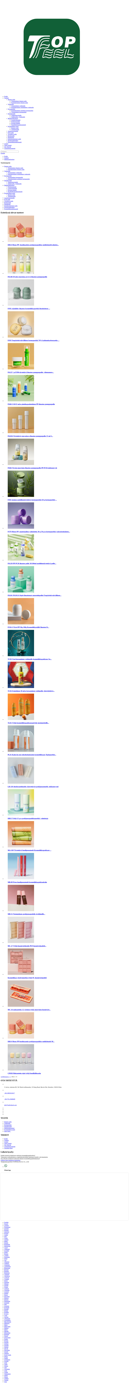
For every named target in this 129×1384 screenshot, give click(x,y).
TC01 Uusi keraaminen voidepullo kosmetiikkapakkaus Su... (30, 659)
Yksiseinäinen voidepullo (18, 106)
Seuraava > (7, 1076)
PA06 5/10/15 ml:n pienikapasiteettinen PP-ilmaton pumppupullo (31, 404)
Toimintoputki (15, 129)
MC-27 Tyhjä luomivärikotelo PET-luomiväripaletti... (27, 946)
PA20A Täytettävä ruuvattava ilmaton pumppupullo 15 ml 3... (30, 436)
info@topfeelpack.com (10, 1105)
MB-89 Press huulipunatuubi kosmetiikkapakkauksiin (27, 882)
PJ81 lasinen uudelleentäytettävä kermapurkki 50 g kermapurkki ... (32, 500)
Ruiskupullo (11, 136)
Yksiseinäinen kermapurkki (18, 112)
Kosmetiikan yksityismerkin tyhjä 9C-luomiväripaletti (27, 978)
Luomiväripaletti (15, 120)
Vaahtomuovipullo (16, 115)
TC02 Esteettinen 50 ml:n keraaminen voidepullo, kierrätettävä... (31, 691)
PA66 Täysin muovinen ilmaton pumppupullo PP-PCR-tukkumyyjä (32, 468)
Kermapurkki (11, 109)
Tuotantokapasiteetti (9, 148)
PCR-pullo (11, 132)
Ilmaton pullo (11, 99)
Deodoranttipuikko (13, 140)
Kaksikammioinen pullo (14, 139)
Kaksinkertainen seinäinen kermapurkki (22, 110)
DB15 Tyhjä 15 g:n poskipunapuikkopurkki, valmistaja (28, 818)
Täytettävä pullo (12, 134)
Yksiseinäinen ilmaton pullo (19, 101)
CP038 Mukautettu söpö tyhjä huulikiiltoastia (24, 1073)
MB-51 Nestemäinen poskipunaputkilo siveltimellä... (26, 914)
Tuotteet (6, 98)
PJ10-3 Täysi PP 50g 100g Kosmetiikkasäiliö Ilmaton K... (28, 627)
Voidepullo (11, 104)
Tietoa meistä (7, 145)
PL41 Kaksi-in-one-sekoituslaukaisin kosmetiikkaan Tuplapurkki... (32, 755)
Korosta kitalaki (15, 123)
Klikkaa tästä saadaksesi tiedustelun (10, 1160)
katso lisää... (7, 1131)
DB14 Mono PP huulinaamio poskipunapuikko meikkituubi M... (31, 1041)
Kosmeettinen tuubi (13, 126)
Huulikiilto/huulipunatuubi (18, 125)
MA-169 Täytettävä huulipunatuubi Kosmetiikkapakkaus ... (29, 850)
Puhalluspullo (11, 114)
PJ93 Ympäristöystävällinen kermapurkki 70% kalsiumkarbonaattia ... (33, 340)
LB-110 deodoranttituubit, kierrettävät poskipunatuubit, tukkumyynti (33, 787)
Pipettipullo (11, 137)
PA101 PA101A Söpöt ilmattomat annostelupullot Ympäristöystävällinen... (34, 595)
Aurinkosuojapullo (13, 131)
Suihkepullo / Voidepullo (18, 117)
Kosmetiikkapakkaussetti (15, 142)
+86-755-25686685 (9, 1099)
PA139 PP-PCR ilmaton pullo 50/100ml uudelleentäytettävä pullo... (32, 563)
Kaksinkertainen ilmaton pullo (19, 102)
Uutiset (6, 143)
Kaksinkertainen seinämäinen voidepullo (22, 107)
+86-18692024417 (9, 1093)
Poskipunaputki (15, 121)
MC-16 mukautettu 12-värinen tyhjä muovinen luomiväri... (29, 1010)
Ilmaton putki (15, 128)
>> (10, 1076)
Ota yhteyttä (7, 147)
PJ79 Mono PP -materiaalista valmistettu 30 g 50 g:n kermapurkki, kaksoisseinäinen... (39, 532)
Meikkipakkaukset (13, 118)
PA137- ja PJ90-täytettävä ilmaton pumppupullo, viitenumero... (31, 372)
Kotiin (6, 96)
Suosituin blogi (8, 1148)
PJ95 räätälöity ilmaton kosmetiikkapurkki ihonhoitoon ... (29, 309)
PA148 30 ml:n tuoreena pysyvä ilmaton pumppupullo (27, 277)
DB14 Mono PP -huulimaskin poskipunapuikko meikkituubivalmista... (33, 245)
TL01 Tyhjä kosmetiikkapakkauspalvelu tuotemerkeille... (28, 723)
